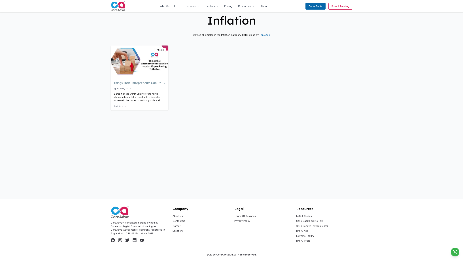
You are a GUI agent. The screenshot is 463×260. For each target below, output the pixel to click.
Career (176, 225)
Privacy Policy (242, 220)
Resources (244, 6)
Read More (118, 106)
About (263, 6)
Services (191, 6)
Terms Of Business (245, 215)
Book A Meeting (340, 6)
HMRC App (302, 230)
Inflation (160, 50)
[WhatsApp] (455, 252)
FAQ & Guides (304, 215)
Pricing (228, 6)
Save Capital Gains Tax (309, 220)
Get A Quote (315, 6)
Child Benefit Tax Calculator (312, 225)
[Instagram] (120, 240)
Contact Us (179, 220)
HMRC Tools (303, 240)
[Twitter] (127, 240)
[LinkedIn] (134, 240)
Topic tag (264, 34)
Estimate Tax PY (305, 235)
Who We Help (168, 6)
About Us (178, 215)
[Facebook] (113, 240)
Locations (178, 230)
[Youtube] (142, 240)
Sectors (210, 6)
